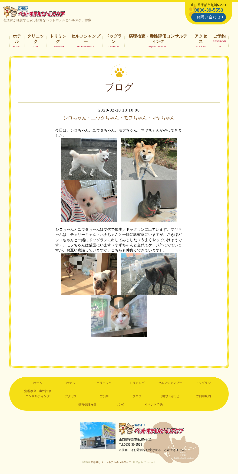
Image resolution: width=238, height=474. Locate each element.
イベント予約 (154, 404)
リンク (120, 404)
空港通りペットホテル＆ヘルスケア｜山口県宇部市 (34, 11)
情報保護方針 (87, 404)
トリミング (58, 39)
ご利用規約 (203, 396)
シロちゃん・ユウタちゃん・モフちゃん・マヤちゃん (119, 117)
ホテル (17, 39)
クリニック (35, 39)
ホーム (37, 383)
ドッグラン (113, 39)
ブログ (137, 396)
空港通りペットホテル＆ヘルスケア (151, 428)
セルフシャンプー (85, 39)
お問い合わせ (208, 17)
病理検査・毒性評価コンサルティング (158, 39)
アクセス (201, 39)
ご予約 (219, 36)
